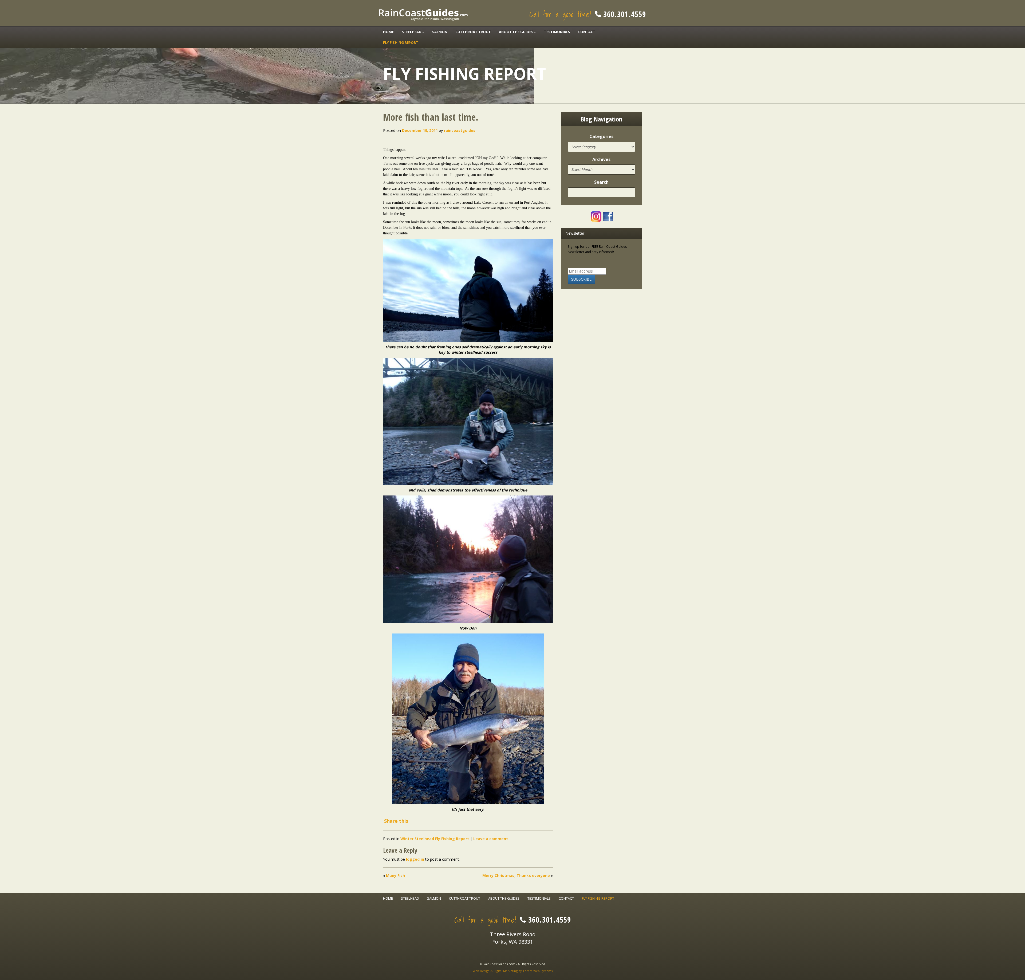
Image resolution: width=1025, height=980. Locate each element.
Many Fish (395, 875)
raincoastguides (459, 130)
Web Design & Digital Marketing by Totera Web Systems (513, 971)
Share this (396, 821)
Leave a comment (490, 838)
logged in (415, 859)
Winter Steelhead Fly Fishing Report (434, 838)
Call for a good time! (587, 14)
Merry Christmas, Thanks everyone (516, 875)
